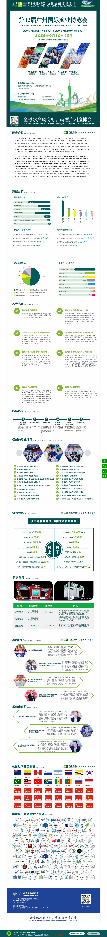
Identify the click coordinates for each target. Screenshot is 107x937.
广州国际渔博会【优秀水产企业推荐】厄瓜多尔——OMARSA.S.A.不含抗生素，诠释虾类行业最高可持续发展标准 (85, 926)
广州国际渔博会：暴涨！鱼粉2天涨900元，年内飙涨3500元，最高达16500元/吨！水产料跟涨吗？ (85, 928)
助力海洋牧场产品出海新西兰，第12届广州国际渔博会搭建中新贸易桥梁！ (85, 925)
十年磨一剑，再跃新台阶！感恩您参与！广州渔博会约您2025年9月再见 (21, 926)
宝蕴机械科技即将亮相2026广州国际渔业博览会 (48, 926)
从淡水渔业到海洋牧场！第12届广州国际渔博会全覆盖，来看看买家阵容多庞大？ (22, 927)
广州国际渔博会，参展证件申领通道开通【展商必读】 (49, 927)
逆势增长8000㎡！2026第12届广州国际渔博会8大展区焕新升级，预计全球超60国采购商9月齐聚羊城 (22, 928)
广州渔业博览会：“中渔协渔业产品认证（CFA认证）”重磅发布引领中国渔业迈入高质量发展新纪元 (85, 927)
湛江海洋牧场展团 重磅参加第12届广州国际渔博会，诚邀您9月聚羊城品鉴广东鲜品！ (53, 925)
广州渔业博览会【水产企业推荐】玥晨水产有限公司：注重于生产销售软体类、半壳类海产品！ (53, 928)
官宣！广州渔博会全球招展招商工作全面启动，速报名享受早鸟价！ (21, 925)
